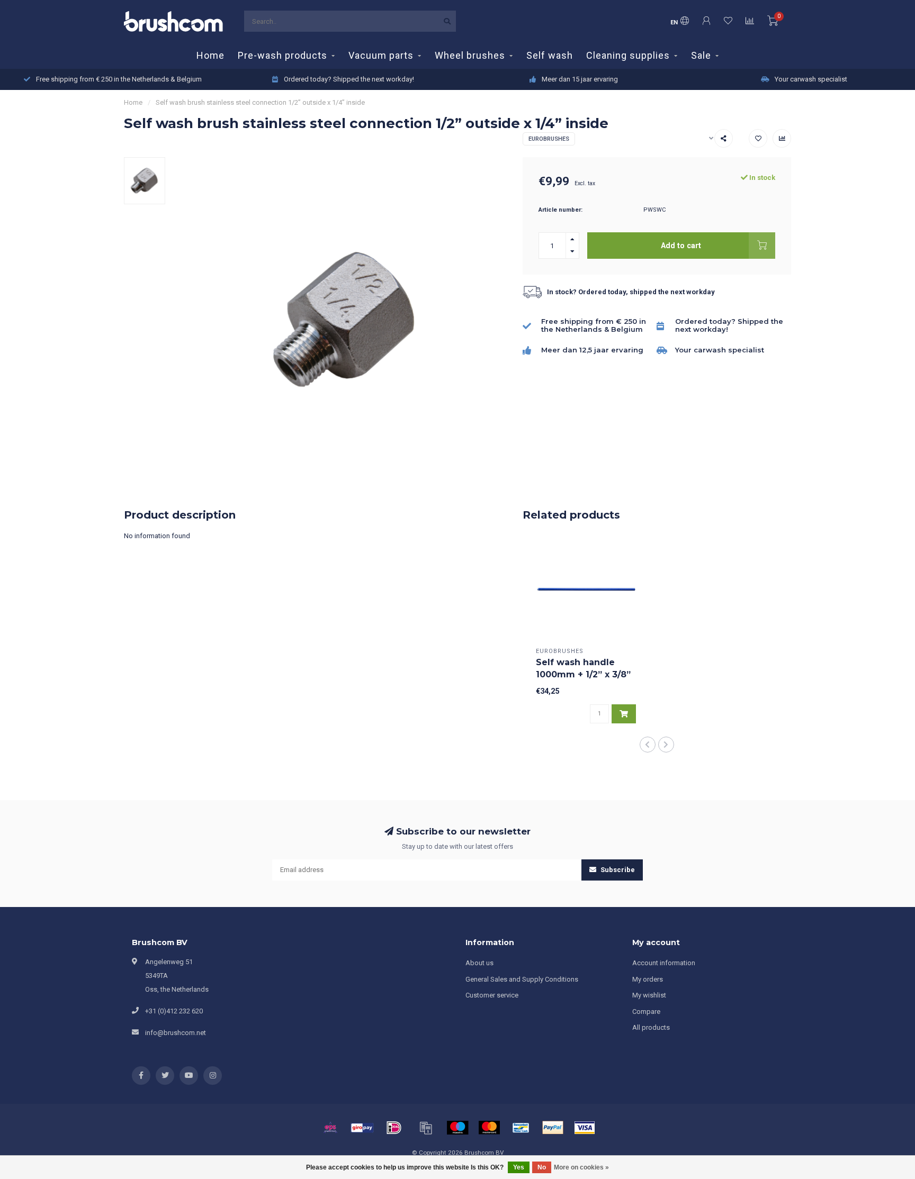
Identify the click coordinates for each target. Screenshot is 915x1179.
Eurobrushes (548, 138)
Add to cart (681, 245)
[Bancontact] (521, 1128)
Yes (518, 1167)
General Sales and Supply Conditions (521, 979)
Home (210, 55)
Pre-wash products (282, 55)
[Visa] (584, 1128)
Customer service (491, 995)
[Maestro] (457, 1128)
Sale (701, 55)
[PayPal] (553, 1128)
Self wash (549, 55)
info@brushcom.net (175, 1033)
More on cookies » (581, 1167)
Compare (646, 1011)
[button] (648, 744)
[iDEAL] (394, 1128)
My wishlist (649, 995)
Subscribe (617, 870)
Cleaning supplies (628, 55)
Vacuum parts (381, 55)
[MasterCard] (489, 1128)
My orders (647, 979)
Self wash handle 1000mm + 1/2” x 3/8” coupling (583, 674)
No (541, 1167)
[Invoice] (425, 1128)
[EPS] (330, 1128)
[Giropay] (362, 1128)
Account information (663, 963)
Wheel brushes (470, 55)
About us (479, 963)
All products (651, 1027)
